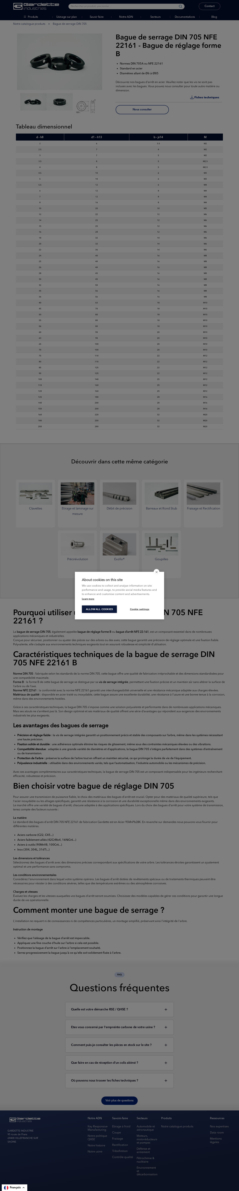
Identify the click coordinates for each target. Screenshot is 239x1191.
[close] (156, 572)
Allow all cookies (99, 609)
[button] (14, 1187)
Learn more (88, 599)
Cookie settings (139, 609)
